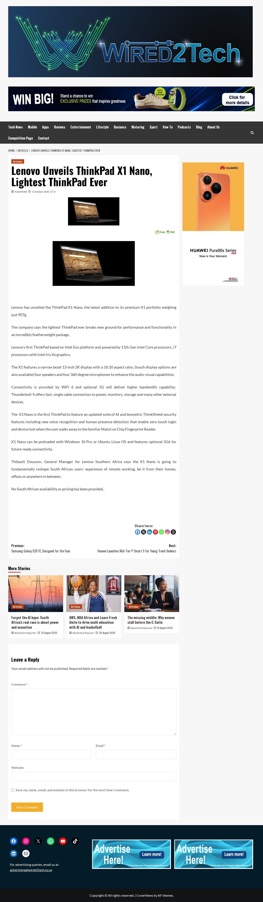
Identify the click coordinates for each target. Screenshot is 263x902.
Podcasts (184, 127)
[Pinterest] (155, 532)
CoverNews (144, 895)
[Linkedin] (149, 532)
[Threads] (173, 532)
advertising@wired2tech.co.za (31, 870)
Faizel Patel (21, 191)
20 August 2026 (107, 632)
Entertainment (80, 127)
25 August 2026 (49, 632)
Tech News (15, 127)
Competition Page (20, 138)
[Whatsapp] (161, 532)
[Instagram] (167, 532)
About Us (213, 127)
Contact (43, 138)
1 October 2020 (40, 191)
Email (100, 745)
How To (168, 127)
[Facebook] (137, 532)
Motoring (138, 127)
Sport (154, 127)
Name (16, 745)
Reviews (59, 127)
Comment (19, 684)
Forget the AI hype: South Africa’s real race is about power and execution (35, 622)
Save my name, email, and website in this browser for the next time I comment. (72, 790)
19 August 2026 (165, 627)
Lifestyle (102, 127)
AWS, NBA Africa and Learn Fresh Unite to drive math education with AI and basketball (93, 622)
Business (120, 127)
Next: (137, 548)
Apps (45, 127)
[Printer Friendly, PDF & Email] (164, 231)
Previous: (40, 548)
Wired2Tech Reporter (25, 633)
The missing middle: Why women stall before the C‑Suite (151, 620)
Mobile (32, 127)
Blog (199, 127)
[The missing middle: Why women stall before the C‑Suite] (151, 593)
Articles (17, 161)
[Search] (252, 132)
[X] (143, 532)
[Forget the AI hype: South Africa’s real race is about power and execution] (35, 593)
